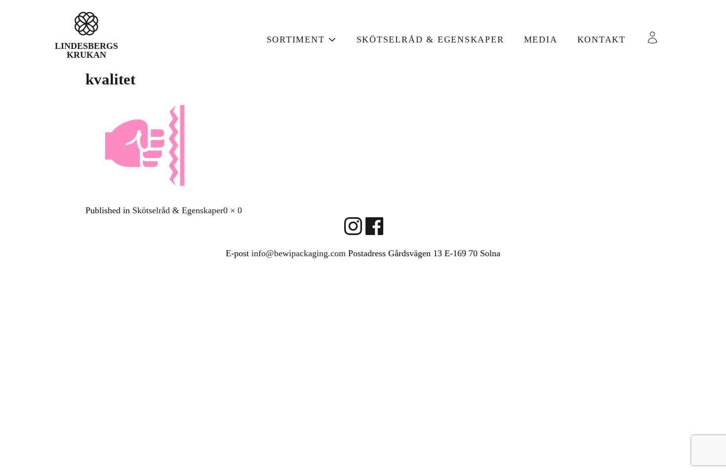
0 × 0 (232, 210)
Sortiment (296, 39)
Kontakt (601, 39)
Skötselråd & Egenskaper (430, 39)
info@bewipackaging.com (298, 253)
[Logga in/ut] (656, 37)
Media (541, 39)
